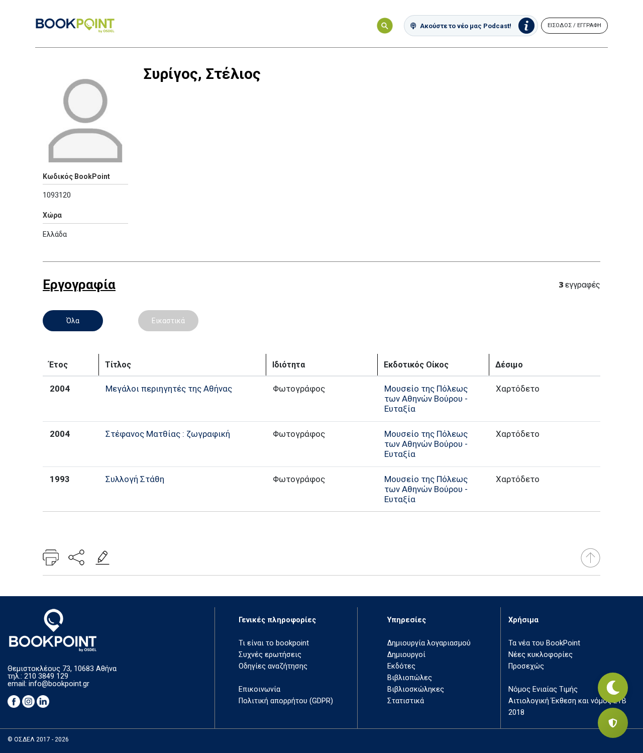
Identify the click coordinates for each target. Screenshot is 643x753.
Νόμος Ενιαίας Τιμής (543, 689)
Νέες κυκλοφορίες (540, 654)
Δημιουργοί (406, 654)
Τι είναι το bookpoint (274, 643)
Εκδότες (401, 666)
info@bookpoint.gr (59, 684)
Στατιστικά (405, 701)
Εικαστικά (168, 321)
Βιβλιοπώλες (409, 678)
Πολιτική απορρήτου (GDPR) (286, 701)
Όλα (72, 321)
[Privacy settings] (613, 723)
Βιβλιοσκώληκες (415, 689)
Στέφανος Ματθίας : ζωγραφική (167, 434)
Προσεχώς (526, 666)
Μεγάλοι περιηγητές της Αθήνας (168, 389)
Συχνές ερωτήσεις (270, 654)
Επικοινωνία (259, 689)
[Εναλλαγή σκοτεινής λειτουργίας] (613, 688)
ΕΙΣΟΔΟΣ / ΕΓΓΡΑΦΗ (574, 25)
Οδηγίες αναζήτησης (273, 666)
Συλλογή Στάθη (134, 479)
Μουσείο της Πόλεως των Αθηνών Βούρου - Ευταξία (426, 399)
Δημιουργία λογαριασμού (429, 643)
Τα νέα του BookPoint (544, 643)
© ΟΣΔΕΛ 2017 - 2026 (38, 739)
